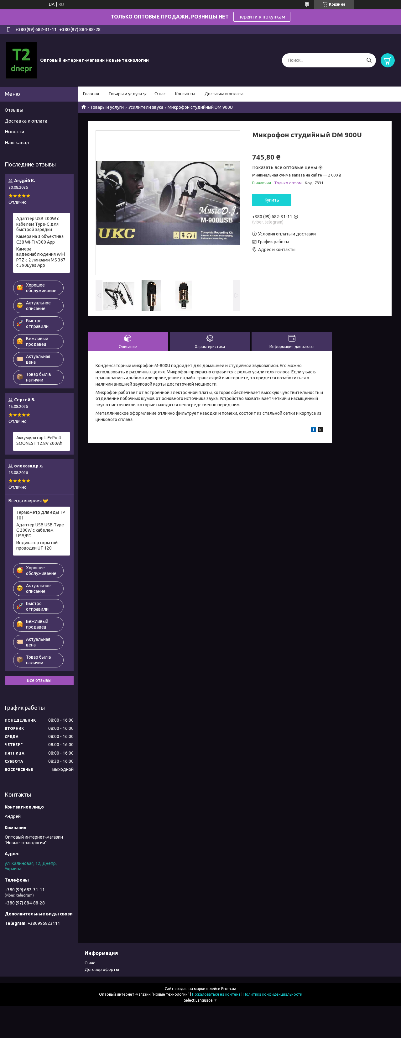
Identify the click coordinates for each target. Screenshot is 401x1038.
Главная (91, 93)
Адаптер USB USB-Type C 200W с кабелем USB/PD (40, 530)
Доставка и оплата (224, 93)
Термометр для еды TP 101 (40, 515)
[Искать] (369, 60)
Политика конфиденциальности (272, 994)
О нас (160, 93)
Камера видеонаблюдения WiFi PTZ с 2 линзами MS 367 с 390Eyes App (40, 257)
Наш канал (17, 142)
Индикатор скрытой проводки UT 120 (37, 545)
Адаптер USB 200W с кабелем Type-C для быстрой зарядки (37, 224)
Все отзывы (39, 680)
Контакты (185, 93)
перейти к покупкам (261, 16)
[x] (320, 430)
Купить (272, 200)
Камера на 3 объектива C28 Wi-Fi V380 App (40, 239)
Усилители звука (145, 107)
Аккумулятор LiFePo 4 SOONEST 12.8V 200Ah (39, 440)
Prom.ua (228, 989)
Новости (14, 131)
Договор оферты (102, 969)
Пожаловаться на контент (216, 994)
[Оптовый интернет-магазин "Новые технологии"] (21, 59)
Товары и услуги (125, 93)
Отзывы (14, 110)
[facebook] (313, 430)
